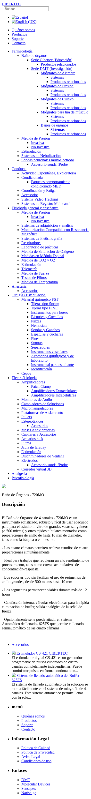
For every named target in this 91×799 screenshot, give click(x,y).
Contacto (18, 43)
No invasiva (40, 147)
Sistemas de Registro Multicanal (45, 204)
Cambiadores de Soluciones (42, 404)
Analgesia (19, 473)
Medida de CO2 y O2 (38, 260)
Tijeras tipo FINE (44, 308)
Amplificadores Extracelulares (54, 391)
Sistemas (57, 77)
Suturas (36, 343)
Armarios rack (32, 439)
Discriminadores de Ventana (42, 456)
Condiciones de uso (36, 761)
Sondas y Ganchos (45, 330)
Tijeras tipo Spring (45, 304)
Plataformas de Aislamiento (42, 413)
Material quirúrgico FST (39, 299)
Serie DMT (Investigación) (51, 69)
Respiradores (31, 243)
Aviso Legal (30, 756)
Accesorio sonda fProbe (49, 164)
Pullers (26, 417)
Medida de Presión (35, 138)
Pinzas (36, 321)
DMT (25, 780)
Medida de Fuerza (35, 273)
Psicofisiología (23, 478)
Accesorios (29, 195)
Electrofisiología (24, 378)
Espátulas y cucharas (47, 334)
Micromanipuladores (37, 408)
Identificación (41, 369)
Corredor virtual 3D (36, 469)
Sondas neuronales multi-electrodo (47, 160)
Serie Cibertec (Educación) (51, 60)
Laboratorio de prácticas (39, 247)
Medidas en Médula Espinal (42, 256)
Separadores (40, 347)
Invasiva (37, 143)
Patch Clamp (41, 386)
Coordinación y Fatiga (38, 190)
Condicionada (32, 177)
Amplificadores (33, 382)
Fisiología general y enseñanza (35, 208)
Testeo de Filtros (34, 278)
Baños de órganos (54, 125)
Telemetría (29, 269)
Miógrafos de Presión (57, 86)
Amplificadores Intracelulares (53, 395)
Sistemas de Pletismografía (41, 238)
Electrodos (29, 460)
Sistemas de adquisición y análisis (47, 225)
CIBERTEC (11, 4)
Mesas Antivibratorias (38, 430)
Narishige (28, 793)
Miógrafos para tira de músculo (64, 112)
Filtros (26, 443)
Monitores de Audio (36, 399)
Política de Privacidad (38, 752)
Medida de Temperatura (39, 282)
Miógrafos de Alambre (58, 73)
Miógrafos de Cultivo (57, 99)
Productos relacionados (58, 64)
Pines (35, 338)
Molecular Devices (35, 784)
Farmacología (22, 51)
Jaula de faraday (33, 447)
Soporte (18, 39)
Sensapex (28, 788)
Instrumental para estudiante (52, 365)
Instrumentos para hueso (49, 312)
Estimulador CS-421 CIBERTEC (42, 653)
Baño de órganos (34, 55)
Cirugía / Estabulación (29, 295)
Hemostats (39, 325)
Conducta (19, 169)
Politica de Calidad (35, 748)
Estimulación (31, 151)
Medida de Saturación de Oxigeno (47, 251)
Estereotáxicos (32, 421)
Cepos (26, 373)
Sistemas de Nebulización (41, 156)
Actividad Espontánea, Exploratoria (48, 173)
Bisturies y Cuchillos (47, 317)
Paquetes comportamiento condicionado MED (50, 184)
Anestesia (19, 286)
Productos (19, 34)
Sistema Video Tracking (39, 199)
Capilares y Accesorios (38, 434)
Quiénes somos (23, 30)
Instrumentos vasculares (49, 352)
